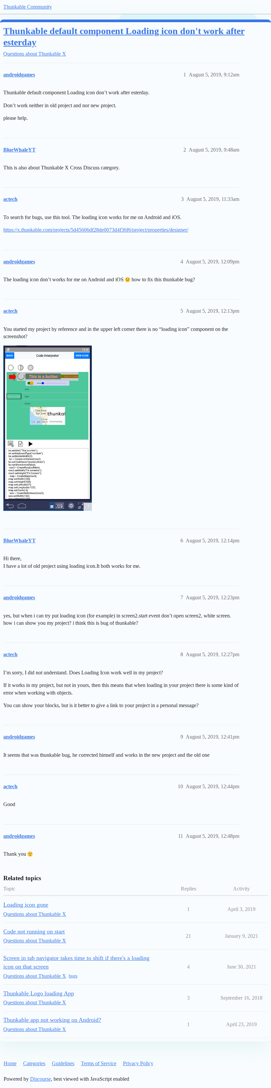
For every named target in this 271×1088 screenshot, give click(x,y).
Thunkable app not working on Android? (52, 1020)
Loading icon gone (25, 904)
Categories (34, 1063)
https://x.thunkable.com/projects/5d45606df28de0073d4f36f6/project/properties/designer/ (95, 230)
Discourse (40, 1079)
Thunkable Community (27, 7)
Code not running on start (34, 931)
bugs (73, 976)
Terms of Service (98, 1063)
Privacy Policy (138, 1063)
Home (10, 1063)
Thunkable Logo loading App (38, 993)
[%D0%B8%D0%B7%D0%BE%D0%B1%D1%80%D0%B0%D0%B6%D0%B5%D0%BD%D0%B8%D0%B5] (47, 428)
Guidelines (63, 1063)
